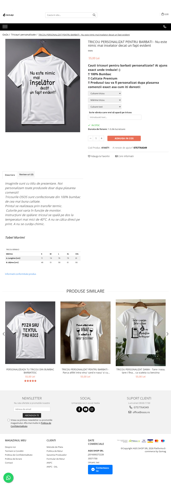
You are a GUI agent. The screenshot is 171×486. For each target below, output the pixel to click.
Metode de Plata (55, 446)
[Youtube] (86, 409)
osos (90, 50)
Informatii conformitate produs (20, 273)
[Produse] (5, 27)
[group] (43, 85)
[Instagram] (92, 409)
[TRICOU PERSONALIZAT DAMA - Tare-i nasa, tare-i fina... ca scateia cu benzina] (141, 332)
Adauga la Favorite (100, 156)
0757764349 (141, 407)
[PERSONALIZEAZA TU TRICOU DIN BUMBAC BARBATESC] (30, 332)
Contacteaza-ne (102, 469)
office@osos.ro (141, 412)
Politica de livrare (13, 458)
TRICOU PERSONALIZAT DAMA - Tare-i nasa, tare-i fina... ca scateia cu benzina (140, 371)
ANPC (49, 462)
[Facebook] (79, 409)
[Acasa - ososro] (19, 15)
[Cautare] (94, 15)
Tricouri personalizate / (24, 34)
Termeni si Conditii (14, 450)
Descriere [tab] (10, 174)
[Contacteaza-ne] (164, 26)
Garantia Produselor (57, 454)
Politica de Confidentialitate (18, 454)
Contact (9, 462)
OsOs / (7, 34)
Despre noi (10, 446)
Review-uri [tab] (26, 174)
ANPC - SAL (52, 466)
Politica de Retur (55, 450)
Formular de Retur (56, 458)
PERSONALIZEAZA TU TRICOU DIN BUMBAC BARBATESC (30, 371)
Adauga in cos (124, 138)
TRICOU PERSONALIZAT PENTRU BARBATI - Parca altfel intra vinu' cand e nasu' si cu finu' (85, 371)
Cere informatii (126, 156)
